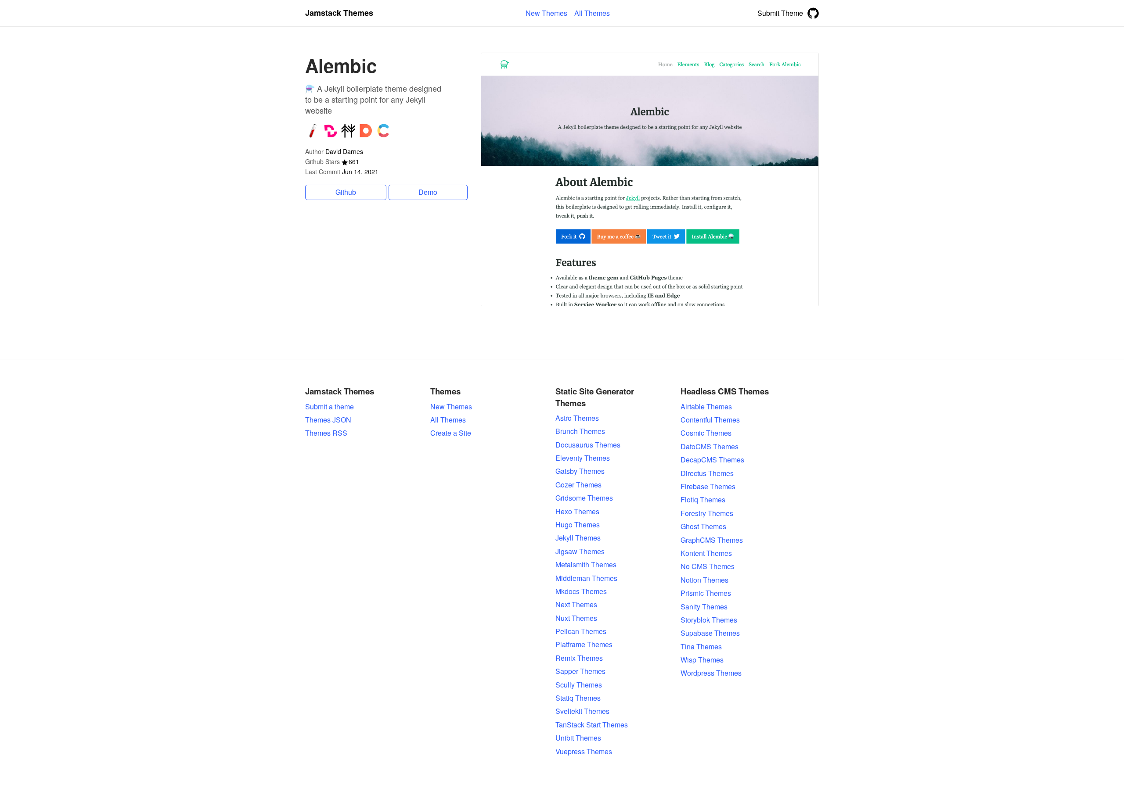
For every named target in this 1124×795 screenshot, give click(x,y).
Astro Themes (577, 418)
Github (345, 192)
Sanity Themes (704, 607)
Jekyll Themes (578, 538)
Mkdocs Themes (581, 591)
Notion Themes (704, 580)
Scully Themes (578, 685)
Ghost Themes (703, 526)
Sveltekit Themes (582, 711)
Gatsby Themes (580, 471)
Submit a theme (329, 407)
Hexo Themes (577, 511)
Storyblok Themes (709, 620)
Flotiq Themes (703, 500)
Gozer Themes (578, 485)
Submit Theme (780, 13)
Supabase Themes (710, 633)
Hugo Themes (577, 525)
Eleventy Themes (582, 458)
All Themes (448, 420)
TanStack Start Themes (591, 725)
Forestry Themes (707, 513)
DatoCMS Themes (710, 446)
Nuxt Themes (576, 618)
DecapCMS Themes (712, 460)
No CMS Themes (708, 566)
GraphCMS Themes (712, 540)
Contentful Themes (710, 420)
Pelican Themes (580, 631)
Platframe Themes (583, 644)
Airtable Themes (706, 407)
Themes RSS (326, 433)
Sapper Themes (580, 671)
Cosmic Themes (706, 433)
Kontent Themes (706, 553)
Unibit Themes (578, 738)
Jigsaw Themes (580, 551)
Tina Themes (701, 647)
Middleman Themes (586, 578)
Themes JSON (328, 420)
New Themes (451, 407)
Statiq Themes (578, 698)
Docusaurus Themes (587, 445)
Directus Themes (707, 473)
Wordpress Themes (711, 673)
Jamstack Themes (339, 12)
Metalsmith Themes (585, 564)
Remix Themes (579, 658)
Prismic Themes (706, 593)
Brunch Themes (580, 431)
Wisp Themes (702, 660)
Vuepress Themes (583, 751)
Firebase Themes (708, 486)
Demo (427, 192)
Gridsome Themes (584, 498)
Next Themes (576, 604)
